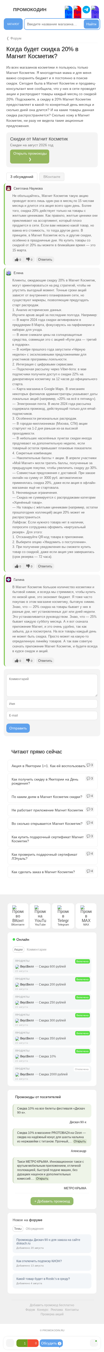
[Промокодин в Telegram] (86, 9)
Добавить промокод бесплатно (52, 1305)
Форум (30, 1310)
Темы (18, 1229)
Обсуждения (35, 1229)
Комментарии (36, 949)
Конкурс (42, 1310)
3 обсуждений (21, 177)
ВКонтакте (51, 177)
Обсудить (50, 1343)
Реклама (57, 1310)
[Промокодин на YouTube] (77, 15)
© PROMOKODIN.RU (52, 1330)
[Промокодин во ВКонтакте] (68, 15)
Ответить (45, 259)
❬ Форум (13, 38)
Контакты (72, 1310)
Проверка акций (52, 1314)
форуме (35, 1220)
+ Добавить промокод (52, 1201)
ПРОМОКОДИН (29, 9)
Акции (18, 949)
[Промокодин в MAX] (95, 15)
